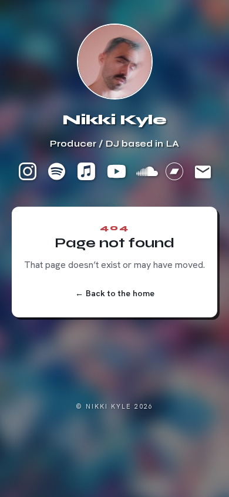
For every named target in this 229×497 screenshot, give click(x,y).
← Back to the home (114, 293)
